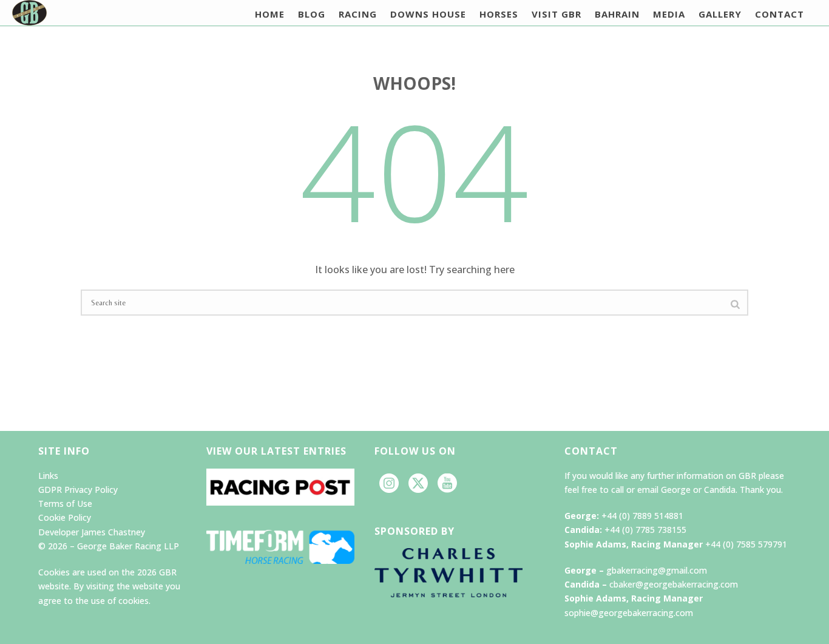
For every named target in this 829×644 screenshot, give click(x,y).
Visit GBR (556, 14)
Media (669, 14)
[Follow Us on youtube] (447, 483)
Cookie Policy (64, 517)
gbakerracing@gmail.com (656, 570)
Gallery (720, 14)
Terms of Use (65, 503)
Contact (779, 14)
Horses (498, 14)
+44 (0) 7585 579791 (746, 544)
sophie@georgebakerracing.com (628, 613)
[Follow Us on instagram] (389, 483)
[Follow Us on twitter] (418, 483)
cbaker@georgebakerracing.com (673, 584)
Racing (358, 14)
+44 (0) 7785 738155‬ (645, 529)
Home (270, 14)
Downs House (428, 14)
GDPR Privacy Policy (78, 489)
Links (48, 475)
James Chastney (113, 532)
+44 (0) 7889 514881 (642, 515)
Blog (311, 14)
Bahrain (617, 14)
